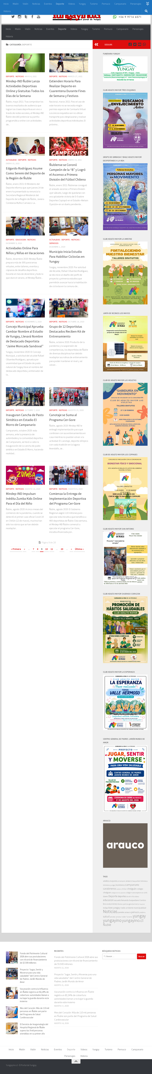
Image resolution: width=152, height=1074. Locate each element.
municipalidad (140, 907)
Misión (16, 3)
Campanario (120, 3)
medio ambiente (126, 908)
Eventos (48, 3)
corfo (145, 892)
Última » (79, 548)
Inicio (6, 3)
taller (124, 917)
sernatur (119, 917)
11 (52, 548)
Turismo (94, 3)
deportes (122, 896)
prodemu (142, 912)
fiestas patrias (123, 904)
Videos (71, 3)
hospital (142, 904)
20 (62, 548)
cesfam (119, 889)
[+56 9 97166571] (144, 44)
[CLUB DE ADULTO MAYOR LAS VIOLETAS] (125, 445)
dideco (136, 896)
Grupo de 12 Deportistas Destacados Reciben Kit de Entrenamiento (67, 331)
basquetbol (136, 881)
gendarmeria (134, 904)
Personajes (135, 3)
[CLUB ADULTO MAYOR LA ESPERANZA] (125, 729)
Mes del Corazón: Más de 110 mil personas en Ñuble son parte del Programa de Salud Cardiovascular (75, 1016)
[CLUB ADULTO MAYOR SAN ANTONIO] (125, 584)
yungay (139, 916)
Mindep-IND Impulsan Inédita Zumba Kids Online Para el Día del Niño (24, 498)
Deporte (60, 3)
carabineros (109, 888)
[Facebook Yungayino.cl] (130, 44)
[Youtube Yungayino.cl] (139, 44)
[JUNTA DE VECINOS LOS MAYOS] (125, 370)
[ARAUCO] (125, 867)
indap (105, 907)
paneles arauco (124, 912)
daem (105, 896)
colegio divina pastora (118, 893)
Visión (25, 3)
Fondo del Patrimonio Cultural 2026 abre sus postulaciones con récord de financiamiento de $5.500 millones (76, 960)
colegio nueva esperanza (134, 892)
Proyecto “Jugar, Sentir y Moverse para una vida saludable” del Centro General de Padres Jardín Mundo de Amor (33, 975)
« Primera (16, 548)
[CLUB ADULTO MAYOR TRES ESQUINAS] (125, 147)
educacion (21, 239)
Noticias (36, 3)
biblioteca (144, 881)
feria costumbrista (110, 904)
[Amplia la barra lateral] (96, 44)
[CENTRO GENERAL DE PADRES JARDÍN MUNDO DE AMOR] (125, 811)
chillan (124, 889)
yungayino (112, 920)
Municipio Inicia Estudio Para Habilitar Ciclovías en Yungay (67, 256)
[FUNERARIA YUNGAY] (125, 80)
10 (46, 548)
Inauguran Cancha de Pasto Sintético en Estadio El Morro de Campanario (25, 420)
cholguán (131, 888)
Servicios (53, 243)
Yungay (82, 3)
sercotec (112, 917)
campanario (132, 884)
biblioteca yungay (109, 885)
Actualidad (11, 160)
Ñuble (107, 925)
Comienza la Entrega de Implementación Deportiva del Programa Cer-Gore (67, 498)
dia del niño (130, 896)
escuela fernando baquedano (126, 900)
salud (106, 916)
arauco (129, 881)
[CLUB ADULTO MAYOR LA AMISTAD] (125, 303)
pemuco (135, 912)
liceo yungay (114, 907)
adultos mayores (110, 881)
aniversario (121, 881)
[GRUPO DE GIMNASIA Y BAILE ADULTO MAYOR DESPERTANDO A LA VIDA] (125, 229)
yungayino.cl (132, 920)
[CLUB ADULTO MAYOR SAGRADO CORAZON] (125, 662)
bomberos (120, 885)
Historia (7, 11)
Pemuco (106, 3)
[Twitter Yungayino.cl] (135, 44)
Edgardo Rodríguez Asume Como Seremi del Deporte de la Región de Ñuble (25, 173)
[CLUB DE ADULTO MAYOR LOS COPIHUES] (125, 519)
